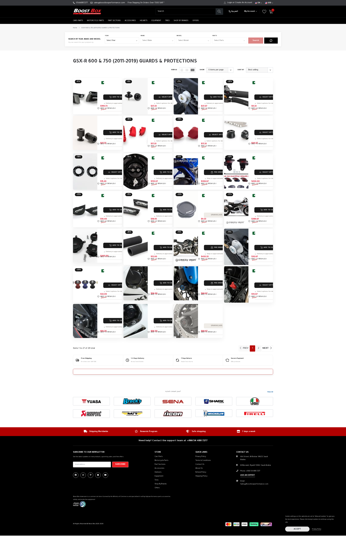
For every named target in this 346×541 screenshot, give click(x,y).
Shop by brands (181, 21)
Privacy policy (200, 457)
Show (202, 70)
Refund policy (200, 472)
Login (229, 3)
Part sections (114, 21)
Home (75, 28)
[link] (85, 96)
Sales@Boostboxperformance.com (254, 484)
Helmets (143, 21)
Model (179, 36)
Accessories (130, 21)
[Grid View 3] (186, 70)
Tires (167, 21)
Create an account (243, 3)
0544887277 (82, 3)
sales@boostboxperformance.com (109, 3)
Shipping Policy (201, 476)
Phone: (250, 471)
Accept (297, 529)
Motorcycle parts (95, 21)
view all (270, 392)
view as (174, 70)
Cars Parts (78, 21)
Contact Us (199, 464)
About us (199, 468)
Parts (214, 36)
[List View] (181, 70)
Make (143, 36)
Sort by (240, 70)
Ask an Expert (247, 475)
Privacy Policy (316, 529)
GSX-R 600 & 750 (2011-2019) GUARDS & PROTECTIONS (100, 28)
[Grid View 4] (192, 70)
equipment (156, 21)
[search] (219, 11)
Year (107, 36)
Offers (195, 21)
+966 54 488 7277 (197, 440)
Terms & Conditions (203, 461)
